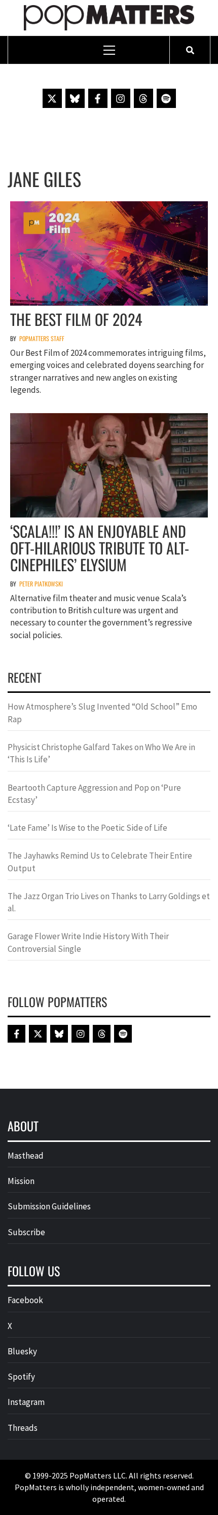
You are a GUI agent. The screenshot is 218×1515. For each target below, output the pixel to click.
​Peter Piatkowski (41, 583)
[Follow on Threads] (143, 98)
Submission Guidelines (49, 1206)
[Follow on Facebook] (97, 98)
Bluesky (22, 1351)
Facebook (25, 1300)
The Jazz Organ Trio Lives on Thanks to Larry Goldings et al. (109, 902)
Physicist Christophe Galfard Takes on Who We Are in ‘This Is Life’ (101, 753)
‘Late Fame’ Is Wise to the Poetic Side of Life (87, 827)
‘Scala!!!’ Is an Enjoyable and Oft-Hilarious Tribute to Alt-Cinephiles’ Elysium (99, 548)
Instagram (26, 1402)
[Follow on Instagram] (120, 98)
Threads (23, 1427)
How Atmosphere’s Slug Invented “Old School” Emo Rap (102, 712)
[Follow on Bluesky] (75, 98)
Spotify (21, 1376)
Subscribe (26, 1232)
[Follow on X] (52, 98)
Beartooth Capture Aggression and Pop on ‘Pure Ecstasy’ (94, 793)
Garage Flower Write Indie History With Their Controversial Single (88, 942)
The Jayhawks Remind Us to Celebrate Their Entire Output (100, 861)
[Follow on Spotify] (166, 98)
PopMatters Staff (41, 338)
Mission (21, 1181)
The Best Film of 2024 (76, 319)
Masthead (26, 1155)
